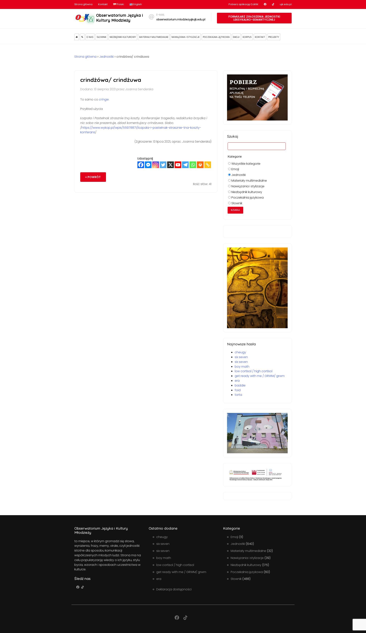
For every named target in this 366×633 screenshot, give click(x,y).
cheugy (240, 352)
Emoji (236, 37)
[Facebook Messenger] (148, 164)
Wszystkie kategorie (245, 163)
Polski (120, 4)
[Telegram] (185, 164)
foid (238, 390)
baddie (240, 385)
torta (238, 395)
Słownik (101, 37)
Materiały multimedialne (153, 37)
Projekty (273, 37)
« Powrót (93, 177)
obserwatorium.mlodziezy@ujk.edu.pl (180, 19)
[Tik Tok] (82, 587)
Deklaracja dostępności (174, 589)
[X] (170, 164)
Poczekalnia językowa (216, 37)
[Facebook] (140, 164)
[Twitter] (163, 164)
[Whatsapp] (192, 164)
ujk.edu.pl (286, 4)
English (137, 4)
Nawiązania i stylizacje (186, 37)
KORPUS (247, 37)
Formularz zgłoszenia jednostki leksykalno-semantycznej (254, 18)
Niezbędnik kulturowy (123, 37)
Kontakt (103, 4)
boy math (242, 366)
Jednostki (106, 56)
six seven (241, 357)
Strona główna (83, 4)
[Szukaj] (82, 37)
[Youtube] (178, 164)
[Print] (200, 164)
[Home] (76, 37)
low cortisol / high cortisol (253, 371)
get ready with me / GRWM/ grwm (260, 376)
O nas (90, 37)
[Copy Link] (207, 164)
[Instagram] (155, 164)
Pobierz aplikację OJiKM (243, 4)
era (237, 380)
